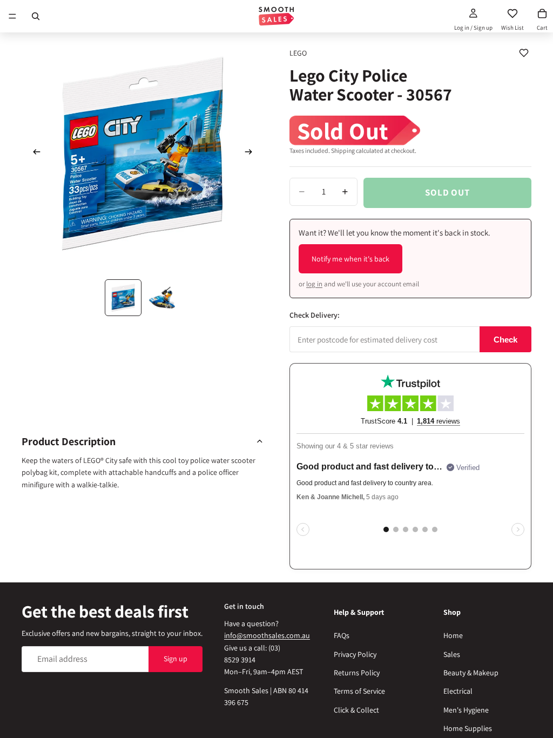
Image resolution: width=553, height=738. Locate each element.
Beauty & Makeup (470, 672)
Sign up (175, 658)
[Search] (36, 16)
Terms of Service (359, 691)
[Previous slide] (33, 153)
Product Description (69, 441)
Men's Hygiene (466, 710)
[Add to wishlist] (523, 53)
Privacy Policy (355, 654)
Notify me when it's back (350, 259)
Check (505, 339)
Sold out (447, 192)
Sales (451, 654)
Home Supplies (467, 728)
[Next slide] (252, 153)
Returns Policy (357, 672)
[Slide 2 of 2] (162, 297)
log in (314, 284)
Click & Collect (356, 710)
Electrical (458, 691)
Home (453, 635)
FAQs (341, 635)
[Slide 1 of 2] (123, 297)
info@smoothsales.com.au (267, 635)
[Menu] (12, 16)
